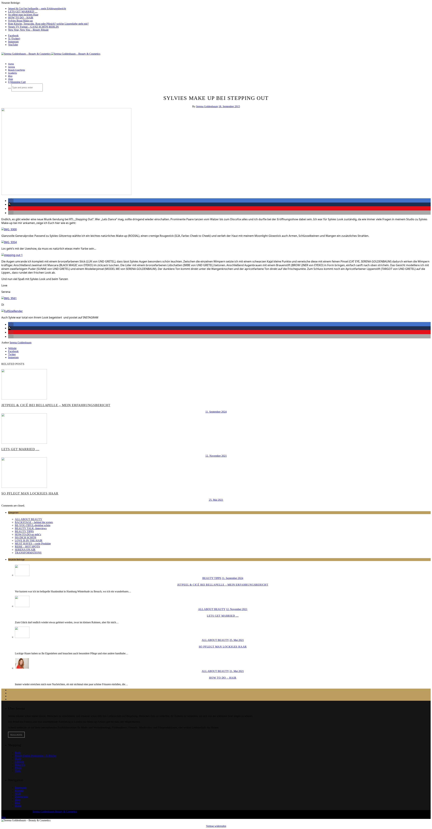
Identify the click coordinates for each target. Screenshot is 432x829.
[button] (11, 201)
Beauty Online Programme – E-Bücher (35, 755)
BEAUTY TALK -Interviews (31, 528)
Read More (16, 735)
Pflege (18, 767)
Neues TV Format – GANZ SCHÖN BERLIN (33, 26)
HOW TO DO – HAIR (20, 17)
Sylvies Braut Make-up (20, 20)
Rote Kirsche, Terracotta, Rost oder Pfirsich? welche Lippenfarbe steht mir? (48, 23)
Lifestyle (19, 761)
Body (18, 752)
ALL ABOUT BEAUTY (28, 519)
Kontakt (19, 790)
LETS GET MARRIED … (22, 11)
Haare (18, 758)
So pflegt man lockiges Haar (23, 14)
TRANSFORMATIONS (28, 552)
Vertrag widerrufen (216, 826)
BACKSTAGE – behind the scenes (34, 522)
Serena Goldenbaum (207, 106)
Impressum (20, 787)
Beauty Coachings (16, 70)
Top (3, 817)
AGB (18, 793)
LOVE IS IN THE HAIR (28, 540)
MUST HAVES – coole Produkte (33, 543)
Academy (12, 73)
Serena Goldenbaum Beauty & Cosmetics (55, 811)
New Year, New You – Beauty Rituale (28, 29)
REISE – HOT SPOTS (27, 546)
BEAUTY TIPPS (24, 531)
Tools (18, 770)
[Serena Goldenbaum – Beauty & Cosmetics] (50, 53)
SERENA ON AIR (25, 549)
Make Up (20, 764)
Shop (10, 79)
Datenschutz (21, 796)
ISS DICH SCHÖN (25, 537)
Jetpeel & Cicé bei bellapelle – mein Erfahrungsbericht (37, 8)
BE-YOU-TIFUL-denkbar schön (32, 525)
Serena (11, 66)
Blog (10, 76)
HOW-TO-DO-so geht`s (28, 534)
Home (11, 63)
